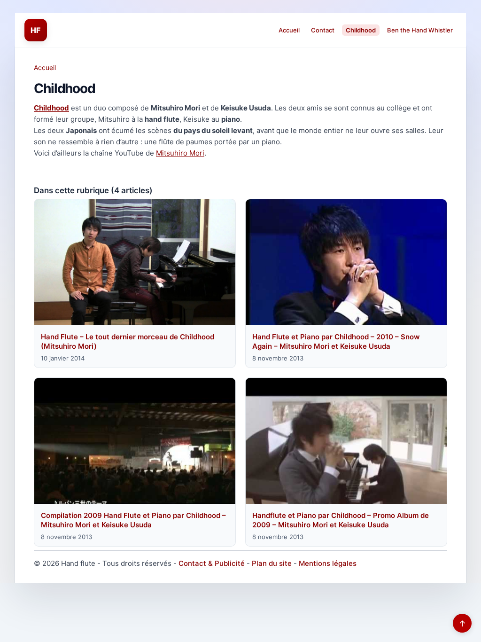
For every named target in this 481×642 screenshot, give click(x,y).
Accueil (289, 30)
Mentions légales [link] (328, 563)
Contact (322, 30)
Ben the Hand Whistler (420, 30)
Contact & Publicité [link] (211, 563)
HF (36, 30)
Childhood (361, 30)
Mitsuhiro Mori (180, 153)
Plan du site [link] (272, 563)
